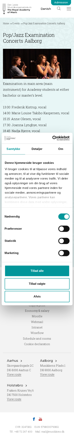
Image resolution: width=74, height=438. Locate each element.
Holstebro (15, 385)
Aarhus (13, 361)
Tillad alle (37, 270)
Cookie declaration (37, 344)
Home (6, 23)
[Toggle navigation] (69, 8)
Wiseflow (37, 333)
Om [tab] (60, 149)
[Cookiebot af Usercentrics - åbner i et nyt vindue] (52, 138)
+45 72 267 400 (23, 431)
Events (16, 23)
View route (14, 374)
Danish (46, 9)
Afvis (37, 296)
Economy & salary (37, 311)
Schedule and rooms (37, 338)
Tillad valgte (37, 283)
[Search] (59, 8)
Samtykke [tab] (13, 149)
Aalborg (47, 361)
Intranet (37, 327)
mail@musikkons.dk (52, 431)
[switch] (63, 229)
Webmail (37, 322)
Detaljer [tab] (37, 149)
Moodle (37, 316)
